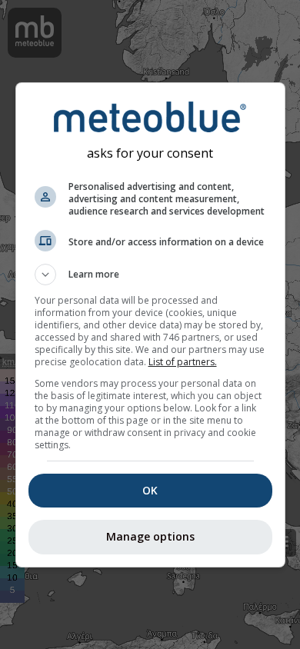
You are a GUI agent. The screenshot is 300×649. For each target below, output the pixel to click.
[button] (150, 274)
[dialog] (150, 324)
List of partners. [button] (182, 361)
